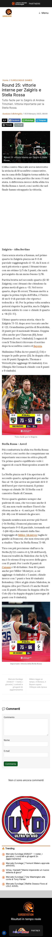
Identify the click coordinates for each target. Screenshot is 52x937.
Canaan (6, 567)
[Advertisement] (26, 48)
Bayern (37, 345)
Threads (8, 125)
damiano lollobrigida (12, 113)
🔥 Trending (8, 848)
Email (20, 125)
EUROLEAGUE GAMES (21, 80)
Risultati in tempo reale (26, 919)
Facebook (15, 120)
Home (5, 80)
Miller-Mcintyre (27, 534)
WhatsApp (29, 120)
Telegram (42, 120)
